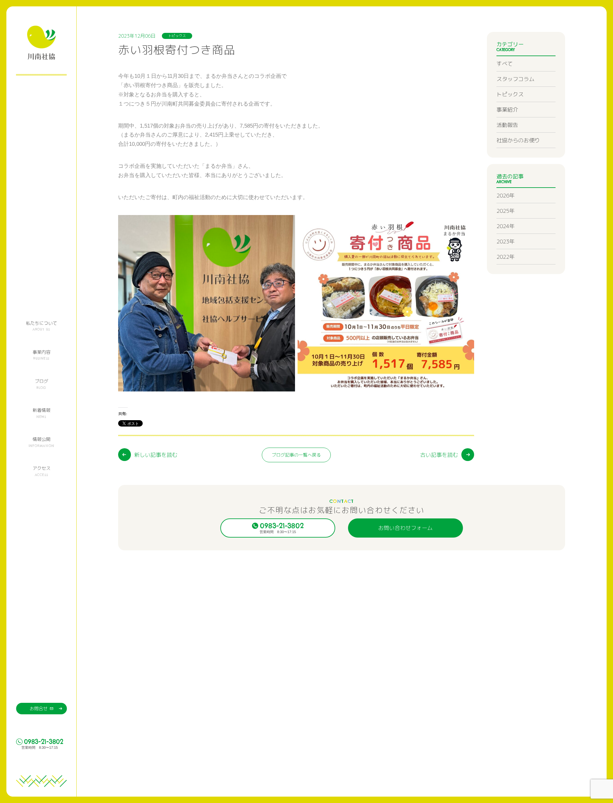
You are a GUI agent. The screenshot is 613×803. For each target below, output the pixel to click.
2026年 (505, 195)
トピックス (510, 94)
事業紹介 (507, 109)
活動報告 (507, 125)
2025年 (505, 210)
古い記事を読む (439, 454)
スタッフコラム (515, 79)
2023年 (505, 241)
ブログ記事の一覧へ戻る (296, 455)
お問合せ (39, 708)
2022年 (505, 256)
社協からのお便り (518, 140)
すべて (504, 63)
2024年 (505, 226)
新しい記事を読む (156, 454)
